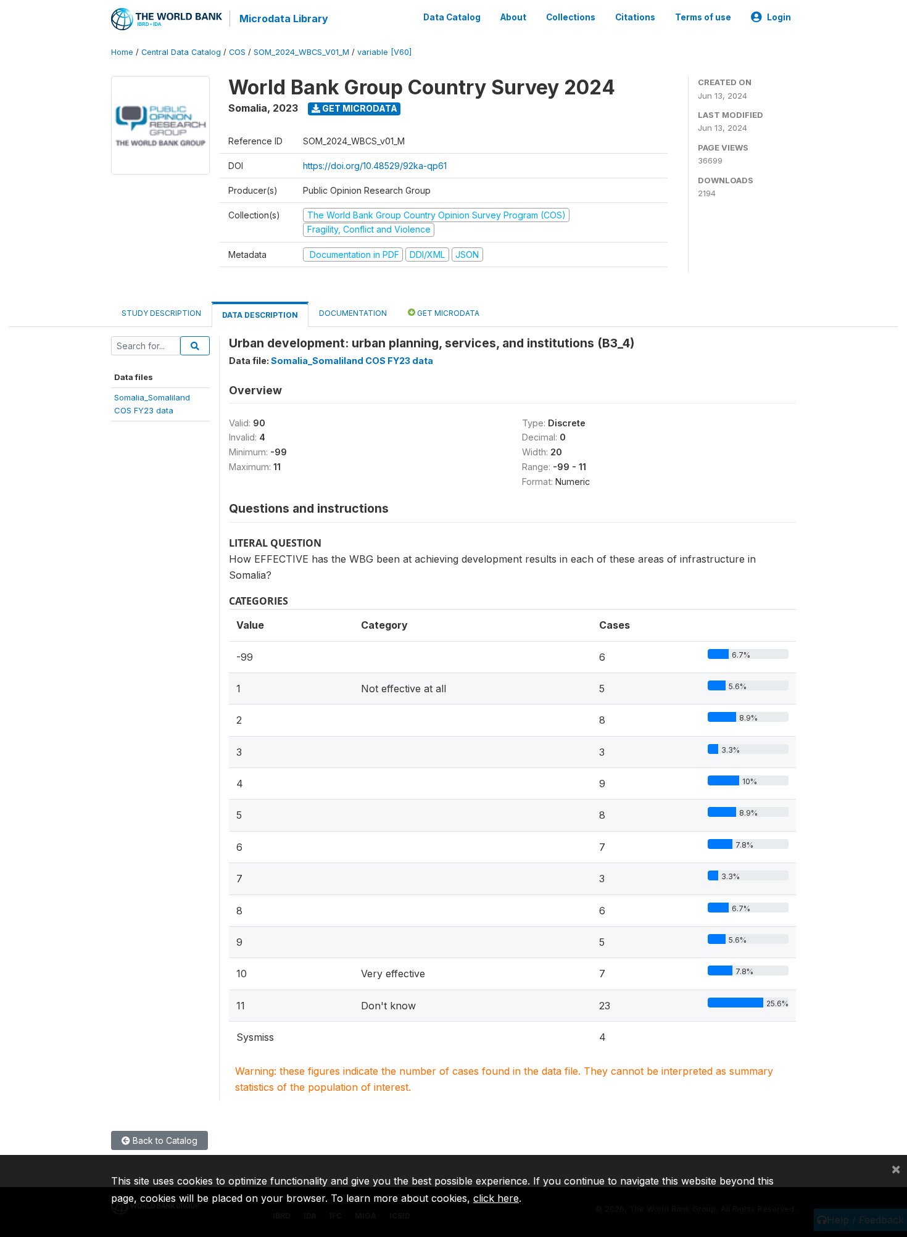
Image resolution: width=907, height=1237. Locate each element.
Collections (570, 17)
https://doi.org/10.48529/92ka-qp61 (375, 165)
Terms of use (703, 17)
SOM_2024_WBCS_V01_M (301, 52)
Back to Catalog (163, 1140)
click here (496, 1198)
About (513, 17)
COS (237, 52)
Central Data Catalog (181, 52)
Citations (635, 17)
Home (122, 52)
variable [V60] (384, 52)
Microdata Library (283, 18)
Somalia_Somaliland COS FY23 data (352, 360)
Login (779, 17)
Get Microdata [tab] (447, 313)
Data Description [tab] (260, 315)
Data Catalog (452, 17)
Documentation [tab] (353, 313)
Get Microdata (358, 108)
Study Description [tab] (161, 313)
